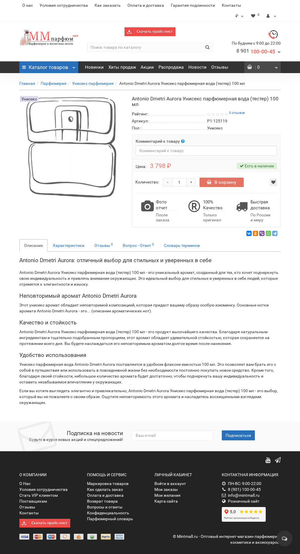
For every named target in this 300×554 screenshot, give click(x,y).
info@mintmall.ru (244, 495)
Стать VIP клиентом (38, 495)
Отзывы (219, 67)
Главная (27, 83)
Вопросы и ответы (104, 507)
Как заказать (108, 5)
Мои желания (167, 495)
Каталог (48, 67)
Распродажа (171, 67)
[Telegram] (274, 233)
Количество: (147, 182)
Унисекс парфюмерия (93, 83)
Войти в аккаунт (170, 483)
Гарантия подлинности (193, 5)
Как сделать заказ (105, 489)
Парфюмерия (54, 83)
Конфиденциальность (108, 513)
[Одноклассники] (255, 233)
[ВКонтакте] (249, 233)
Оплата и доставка (145, 5)
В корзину (225, 182)
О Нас (24, 483)
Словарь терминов (182, 245)
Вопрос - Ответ (138, 245)
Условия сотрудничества (64, 5)
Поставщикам (33, 501)
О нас (27, 5)
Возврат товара (102, 501)
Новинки (94, 67)
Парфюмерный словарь (110, 518)
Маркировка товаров (108, 483)
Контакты (231, 5)
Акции (147, 67)
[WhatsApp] (268, 233)
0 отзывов (237, 113)
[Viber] (262, 233)
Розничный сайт (244, 501)
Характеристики (68, 245)
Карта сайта (166, 501)
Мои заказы (166, 489)
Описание (33, 245)
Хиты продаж (122, 67)
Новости (197, 67)
